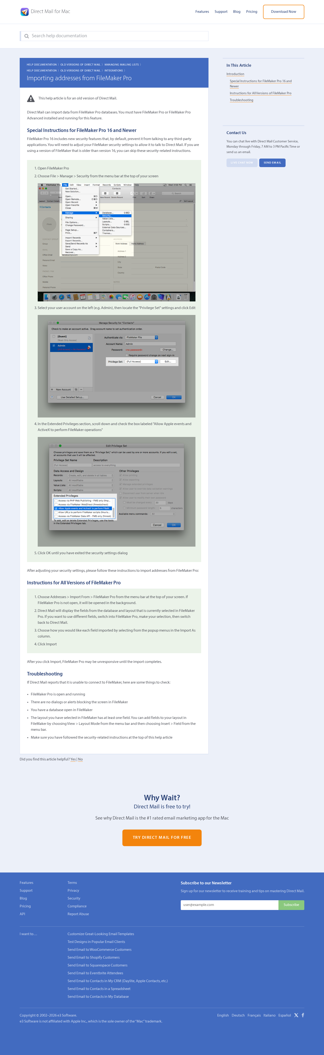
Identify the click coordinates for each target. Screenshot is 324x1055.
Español (284, 1015)
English (223, 1015)
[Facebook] (302, 1016)
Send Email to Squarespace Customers (97, 965)
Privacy (73, 891)
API (22, 914)
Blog (237, 12)
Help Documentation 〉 (43, 64)
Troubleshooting (241, 100)
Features (202, 12)
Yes (73, 759)
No (80, 759)
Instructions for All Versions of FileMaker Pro (261, 93)
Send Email (272, 162)
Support (221, 12)
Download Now (283, 12)
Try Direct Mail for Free (162, 838)
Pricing (251, 12)
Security (74, 898)
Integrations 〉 (116, 70)
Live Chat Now (242, 162)
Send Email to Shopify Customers (94, 958)
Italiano (270, 1015)
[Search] (26, 36)
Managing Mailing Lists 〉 (124, 64)
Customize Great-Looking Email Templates (101, 934)
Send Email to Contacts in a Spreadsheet (99, 989)
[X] (296, 1016)
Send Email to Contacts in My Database (98, 997)
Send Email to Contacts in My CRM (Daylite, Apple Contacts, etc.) (118, 981)
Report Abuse (78, 914)
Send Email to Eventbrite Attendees (95, 973)
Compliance (77, 906)
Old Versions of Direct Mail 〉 (82, 64)
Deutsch (238, 1015)
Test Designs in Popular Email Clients (96, 942)
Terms (72, 883)
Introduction (235, 74)
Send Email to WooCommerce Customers (99, 950)
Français (254, 1015)
